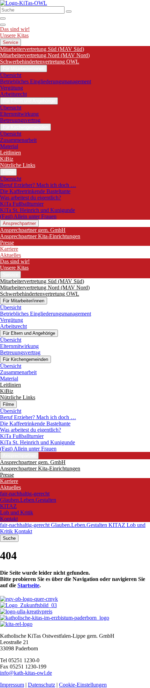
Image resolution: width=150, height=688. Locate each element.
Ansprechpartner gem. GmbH (33, 230)
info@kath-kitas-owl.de (26, 673)
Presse (7, 242)
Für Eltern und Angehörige (29, 101)
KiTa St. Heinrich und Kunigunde (37, 210)
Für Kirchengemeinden (25, 127)
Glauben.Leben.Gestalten (28, 500)
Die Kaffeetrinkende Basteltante (35, 191)
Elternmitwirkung (19, 114)
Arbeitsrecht (13, 94)
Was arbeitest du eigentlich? (30, 198)
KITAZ (8, 506)
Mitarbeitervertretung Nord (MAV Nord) (45, 55)
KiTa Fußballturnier (22, 204)
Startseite (28, 585)
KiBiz (6, 159)
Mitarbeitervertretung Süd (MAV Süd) (42, 49)
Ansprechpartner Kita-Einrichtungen (40, 236)
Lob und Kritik (16, 512)
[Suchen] (69, 11)
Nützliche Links (17, 165)
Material (9, 146)
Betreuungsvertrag (20, 120)
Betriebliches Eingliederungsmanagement (45, 81)
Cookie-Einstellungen (83, 685)
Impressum (12, 685)
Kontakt (9, 519)
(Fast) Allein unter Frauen (28, 216)
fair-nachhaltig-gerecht (25, 494)
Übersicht (10, 75)
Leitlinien (10, 153)
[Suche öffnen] (3, 18)
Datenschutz (41, 685)
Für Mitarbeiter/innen (23, 68)
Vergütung (11, 88)
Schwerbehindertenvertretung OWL (39, 62)
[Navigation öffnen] (3, 25)
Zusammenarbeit (18, 140)
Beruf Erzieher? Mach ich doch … (38, 185)
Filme (8, 172)
